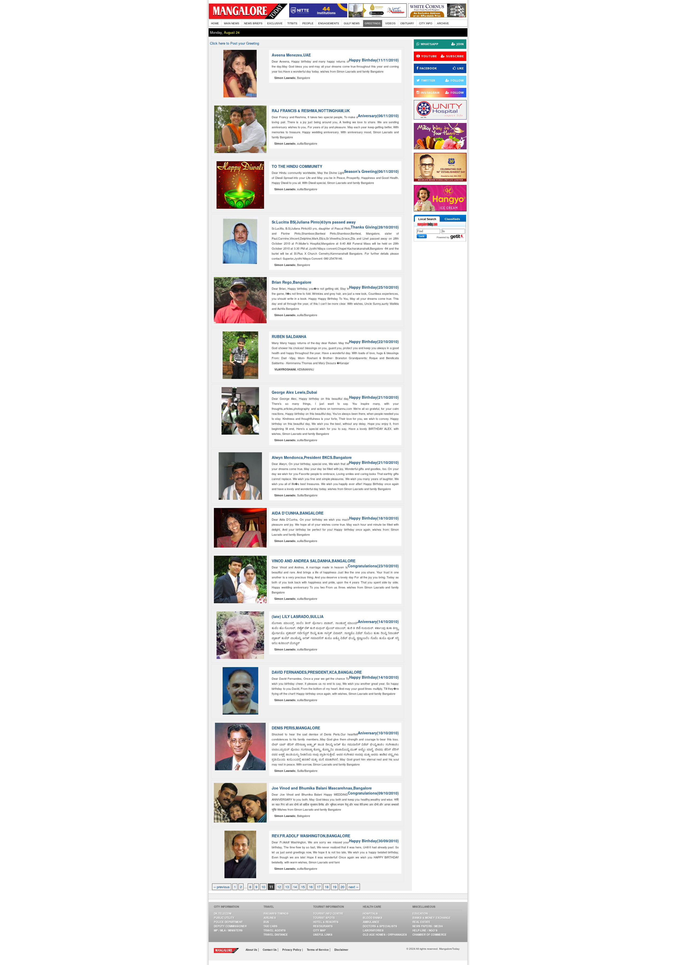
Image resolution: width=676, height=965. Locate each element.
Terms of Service (318, 950)
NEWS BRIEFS (253, 23)
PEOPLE (307, 23)
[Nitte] (318, 15)
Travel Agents (275, 930)
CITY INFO (425, 23)
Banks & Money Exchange (431, 918)
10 (263, 886)
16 (311, 886)
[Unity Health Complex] (440, 118)
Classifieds (452, 219)
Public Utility (224, 918)
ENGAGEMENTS (328, 23)
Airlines (270, 918)
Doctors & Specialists (380, 926)
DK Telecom (222, 913)
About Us (252, 950)
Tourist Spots (324, 918)
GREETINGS (373, 23)
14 (295, 886)
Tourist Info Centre (328, 913)
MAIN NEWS (231, 23)
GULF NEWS (352, 23)
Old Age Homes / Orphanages (385, 935)
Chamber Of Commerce (429, 935)
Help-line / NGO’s (425, 930)
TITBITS (292, 23)
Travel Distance (276, 935)
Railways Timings (276, 913)
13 (287, 886)
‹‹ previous (222, 886)
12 (279, 886)
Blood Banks (372, 918)
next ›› (353, 886)
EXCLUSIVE (275, 23)
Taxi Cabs (271, 926)
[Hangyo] (440, 209)
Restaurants (323, 926)
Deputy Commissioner (230, 926)
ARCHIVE (443, 23)
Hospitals (370, 913)
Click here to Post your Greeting (234, 43)
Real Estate (421, 922)
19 (334, 886)
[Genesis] (437, 15)
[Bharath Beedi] (440, 180)
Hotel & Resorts (326, 922)
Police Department (228, 922)
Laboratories (373, 930)
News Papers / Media (427, 926)
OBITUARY (407, 23)
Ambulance (371, 922)
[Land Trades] (378, 15)
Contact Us (270, 950)
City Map (319, 930)
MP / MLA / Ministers (228, 930)
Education (420, 913)
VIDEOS (390, 23)
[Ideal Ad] (440, 147)
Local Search (427, 219)
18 (326, 886)
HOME (215, 23)
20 (342, 886)
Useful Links (322, 935)
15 (303, 886)
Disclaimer (341, 950)
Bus (266, 922)
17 (319, 886)
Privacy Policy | (292, 950)
